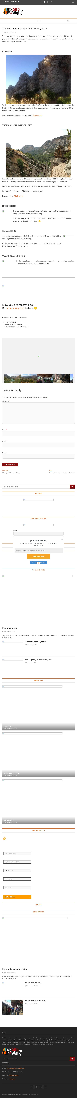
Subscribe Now (38, 556)
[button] (38, 540)
